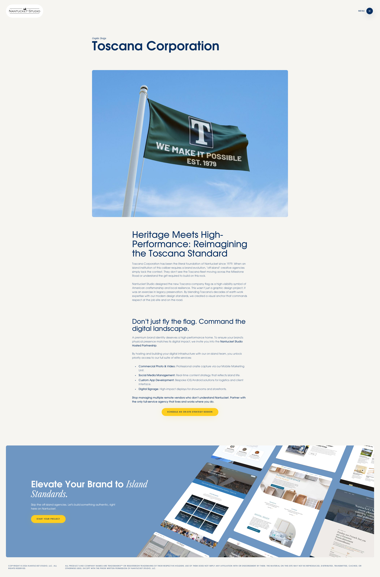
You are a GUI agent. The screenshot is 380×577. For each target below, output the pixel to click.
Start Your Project (48, 519)
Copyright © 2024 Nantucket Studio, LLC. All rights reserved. (32, 567)
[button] (365, 11)
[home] (24, 11)
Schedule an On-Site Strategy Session (190, 412)
